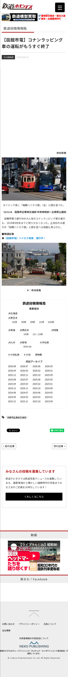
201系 (14, 321)
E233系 (51, 321)
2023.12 (12, 401)
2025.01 (49, 383)
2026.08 (12, 366)
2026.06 (36, 366)
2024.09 (49, 388)
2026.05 (49, 366)
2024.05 (49, 392)
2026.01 (49, 370)
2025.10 (36, 374)
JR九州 (11, 342)
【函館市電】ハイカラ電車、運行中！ (25, 238)
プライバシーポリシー (29, 623)
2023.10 (36, 401)
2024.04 (12, 396)
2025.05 (49, 379)
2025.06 (36, 379)
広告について (50, 623)
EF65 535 (27, 346)
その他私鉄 (8, 57)
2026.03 (24, 370)
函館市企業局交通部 (16, 417)
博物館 (38, 354)
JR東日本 (12, 317)
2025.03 (24, 383)
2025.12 (12, 374)
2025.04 (12, 383)
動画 (34, 535)
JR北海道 (12, 313)
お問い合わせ (8, 623)
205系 (23, 321)
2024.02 (36, 396)
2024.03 (24, 396)
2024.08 (12, 392)
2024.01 (49, 396)
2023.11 (24, 401)
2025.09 (49, 374)
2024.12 (12, 388)
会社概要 (6, 630)
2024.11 (24, 388)
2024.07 (24, 392)
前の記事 (10, 446)
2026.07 (24, 366)
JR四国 (54, 330)
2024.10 (36, 388)
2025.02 (36, 383)
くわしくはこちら (34, 496)
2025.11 (24, 374)
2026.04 (12, 370)
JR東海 (11, 330)
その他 (27, 354)
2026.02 (36, 370)
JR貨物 (23, 342)
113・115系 (38, 334)
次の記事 (58, 446)
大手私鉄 (44, 342)
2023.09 (49, 401)
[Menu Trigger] (60, 7)
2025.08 (12, 379)
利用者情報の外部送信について (34, 638)
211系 (41, 321)
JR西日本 (24, 330)
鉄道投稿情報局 (34, 303)
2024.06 (36, 392)
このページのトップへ (34, 613)
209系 (32, 321)
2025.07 (24, 379)
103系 (26, 334)
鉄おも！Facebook (34, 579)
